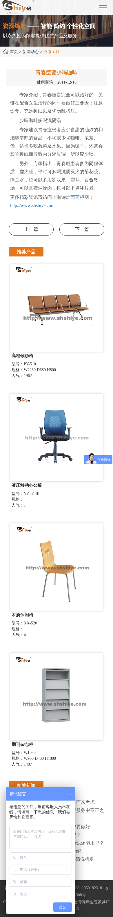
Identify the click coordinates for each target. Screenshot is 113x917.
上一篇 (31, 229)
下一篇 (82, 229)
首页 (14, 51)
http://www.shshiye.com (32, 205)
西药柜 (77, 197)
